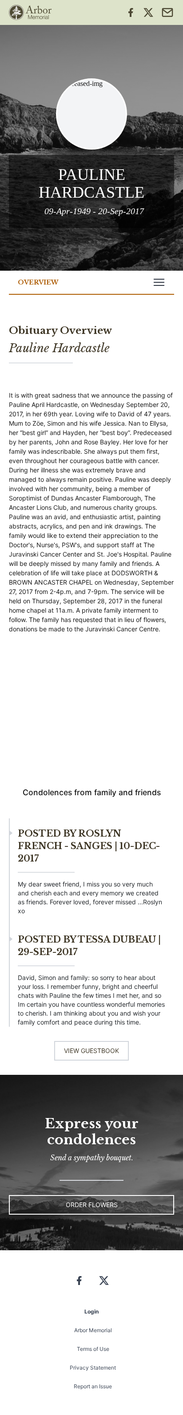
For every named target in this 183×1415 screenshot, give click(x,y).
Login (91, 1311)
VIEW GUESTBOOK (91, 1050)
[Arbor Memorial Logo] (30, 12)
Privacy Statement (93, 1367)
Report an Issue (93, 1386)
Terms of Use (93, 1349)
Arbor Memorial (93, 1330)
